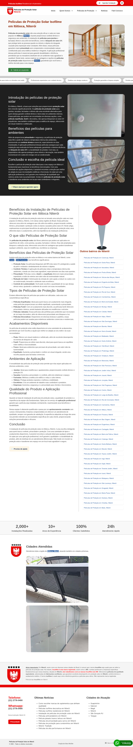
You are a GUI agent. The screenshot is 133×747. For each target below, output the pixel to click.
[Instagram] (122, 3)
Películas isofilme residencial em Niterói (54, 711)
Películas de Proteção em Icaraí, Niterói (97, 473)
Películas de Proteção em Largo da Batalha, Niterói (101, 395)
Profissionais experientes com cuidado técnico (28, 80)
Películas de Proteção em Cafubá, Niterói (98, 311)
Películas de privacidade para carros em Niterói (57, 721)
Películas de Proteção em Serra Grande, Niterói (100, 331)
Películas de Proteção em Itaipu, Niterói (97, 316)
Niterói (26, 36)
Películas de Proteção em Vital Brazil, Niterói (99, 346)
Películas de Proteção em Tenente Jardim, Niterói (100, 468)
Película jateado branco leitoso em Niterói (55, 718)
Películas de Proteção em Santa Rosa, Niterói (99, 262)
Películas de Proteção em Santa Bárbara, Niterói (100, 444)
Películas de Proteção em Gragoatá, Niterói (98, 488)
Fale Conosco (117, 11)
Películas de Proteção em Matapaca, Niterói (99, 478)
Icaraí (12, 260)
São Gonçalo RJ (97, 713)
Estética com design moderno (59, 80)
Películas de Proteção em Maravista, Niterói (99, 360)
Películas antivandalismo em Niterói (52, 716)
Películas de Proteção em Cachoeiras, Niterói (99, 405)
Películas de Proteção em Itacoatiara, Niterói (99, 267)
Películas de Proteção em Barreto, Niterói (98, 326)
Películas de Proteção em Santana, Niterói (98, 498)
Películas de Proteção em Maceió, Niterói (98, 449)
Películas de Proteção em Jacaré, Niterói (98, 375)
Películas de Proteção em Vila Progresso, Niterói (100, 385)
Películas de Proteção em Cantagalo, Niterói (99, 429)
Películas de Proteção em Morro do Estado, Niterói (101, 302)
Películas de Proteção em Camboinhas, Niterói (100, 297)
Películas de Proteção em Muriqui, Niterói (98, 307)
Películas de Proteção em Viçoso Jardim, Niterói (100, 454)
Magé (93, 708)
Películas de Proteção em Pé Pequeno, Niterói (99, 287)
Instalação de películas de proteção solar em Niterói (59, 713)
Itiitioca (37, 61)
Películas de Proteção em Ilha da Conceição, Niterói (101, 400)
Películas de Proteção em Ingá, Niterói (97, 458)
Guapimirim (95, 703)
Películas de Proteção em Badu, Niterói (97, 508)
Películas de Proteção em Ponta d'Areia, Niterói (100, 272)
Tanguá (93, 716)
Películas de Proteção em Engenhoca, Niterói (99, 424)
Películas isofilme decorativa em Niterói (54, 708)
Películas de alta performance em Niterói (55, 728)
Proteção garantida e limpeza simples (88, 80)
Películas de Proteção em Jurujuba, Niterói (98, 380)
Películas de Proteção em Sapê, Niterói (97, 463)
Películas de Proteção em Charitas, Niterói (98, 503)
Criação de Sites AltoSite (65, 743)
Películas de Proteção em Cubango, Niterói (98, 439)
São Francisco (21, 260)
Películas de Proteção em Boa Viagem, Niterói (99, 419)
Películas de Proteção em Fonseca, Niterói (98, 414)
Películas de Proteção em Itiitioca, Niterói (98, 410)
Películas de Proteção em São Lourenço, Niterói (100, 483)
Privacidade (15, 722)
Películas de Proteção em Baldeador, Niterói (99, 336)
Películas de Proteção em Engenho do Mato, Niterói (101, 282)
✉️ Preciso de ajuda (19, 449)
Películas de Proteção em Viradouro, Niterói (98, 356)
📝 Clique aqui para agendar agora (24, 187)
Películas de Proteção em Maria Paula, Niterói (99, 493)
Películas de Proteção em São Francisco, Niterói (100, 365)
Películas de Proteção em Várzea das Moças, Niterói (102, 277)
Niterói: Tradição (45, 726)
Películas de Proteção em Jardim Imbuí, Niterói (100, 370)
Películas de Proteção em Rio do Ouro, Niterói (99, 292)
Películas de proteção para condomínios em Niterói (59, 723)
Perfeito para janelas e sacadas (117, 80)
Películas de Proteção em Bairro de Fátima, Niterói (101, 434)
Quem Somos (65, 11)
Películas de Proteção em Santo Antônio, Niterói (100, 341)
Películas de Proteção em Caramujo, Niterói (99, 258)
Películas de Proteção (85, 11)
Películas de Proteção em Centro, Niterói (97, 390)
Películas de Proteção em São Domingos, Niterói (100, 321)
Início (53, 11)
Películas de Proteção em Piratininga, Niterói (99, 351)
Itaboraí (94, 706)
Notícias (104, 11)
